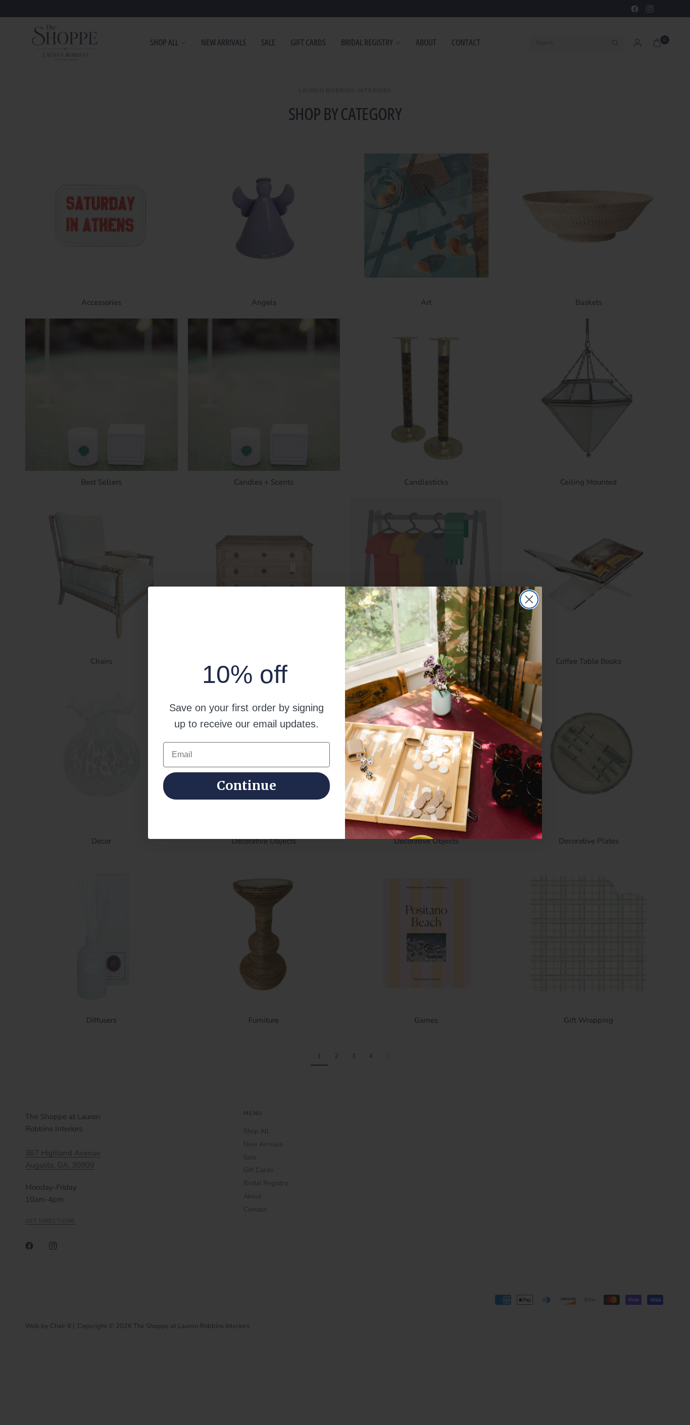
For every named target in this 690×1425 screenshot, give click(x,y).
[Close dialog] (529, 599)
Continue (246, 785)
